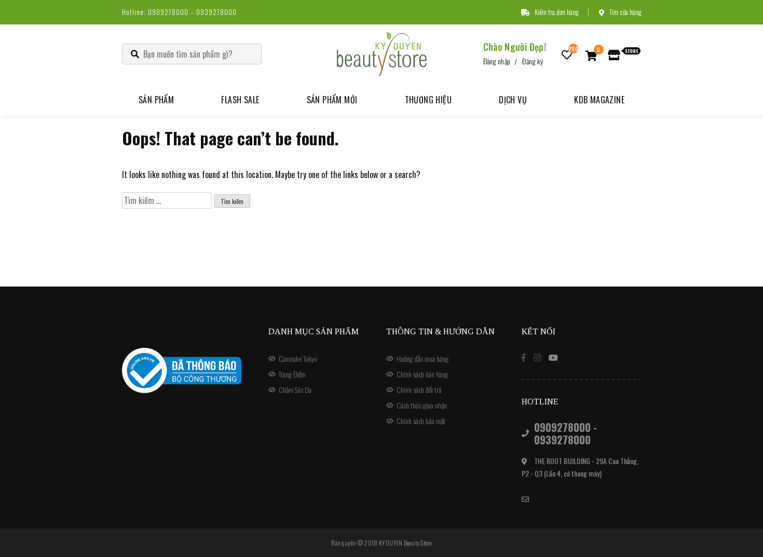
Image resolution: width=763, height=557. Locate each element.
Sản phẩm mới (332, 99)
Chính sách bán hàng (422, 374)
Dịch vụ (513, 99)
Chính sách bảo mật (421, 420)
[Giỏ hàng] (591, 55)
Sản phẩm (156, 99)
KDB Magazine (599, 99)
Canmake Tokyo (298, 358)
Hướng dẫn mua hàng (422, 358)
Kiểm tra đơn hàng (556, 12)
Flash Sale (240, 99)
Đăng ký (532, 61)
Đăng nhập (497, 61)
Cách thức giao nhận (422, 405)
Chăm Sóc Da (295, 389)
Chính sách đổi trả (419, 389)
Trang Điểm (292, 374)
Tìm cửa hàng (625, 12)
